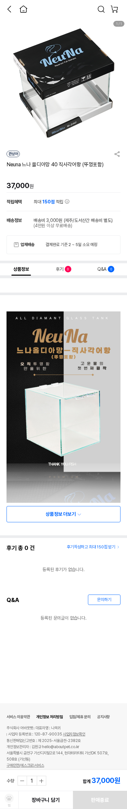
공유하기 (117, 154)
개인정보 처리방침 (49, 717)
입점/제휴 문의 (80, 717)
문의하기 (104, 599)
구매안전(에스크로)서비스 (25, 765)
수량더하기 (41, 780)
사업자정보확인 (74, 734)
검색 (101, 9)
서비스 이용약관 (18, 717)
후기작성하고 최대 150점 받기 (91, 546)
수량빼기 (22, 780)
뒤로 (9, 9)
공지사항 (103, 717)
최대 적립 (49, 201)
